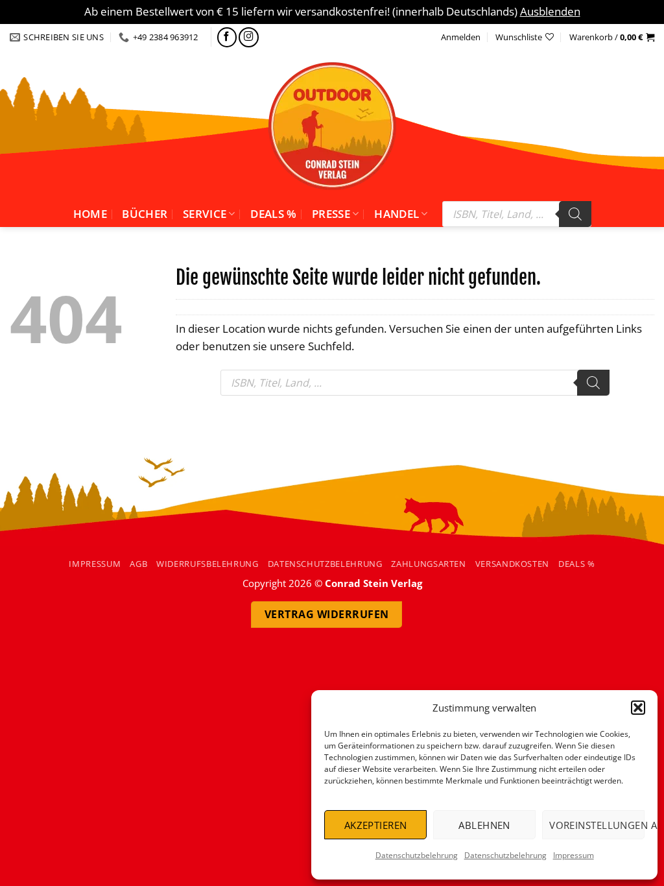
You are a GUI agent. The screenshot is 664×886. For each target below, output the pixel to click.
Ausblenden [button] (550, 11)
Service (204, 213)
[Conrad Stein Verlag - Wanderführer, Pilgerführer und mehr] (332, 126)
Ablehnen (484, 825)
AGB (138, 563)
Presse (331, 213)
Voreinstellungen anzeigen (597, 825)
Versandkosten (512, 563)
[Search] (575, 214)
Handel (396, 213)
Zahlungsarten (428, 563)
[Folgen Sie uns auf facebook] (227, 37)
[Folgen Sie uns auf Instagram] (249, 37)
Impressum (573, 855)
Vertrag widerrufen (327, 614)
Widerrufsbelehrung (207, 563)
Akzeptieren (375, 825)
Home (90, 213)
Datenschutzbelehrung (416, 855)
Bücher (144, 213)
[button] (638, 707)
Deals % (273, 213)
